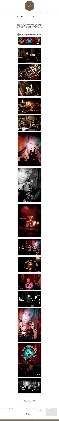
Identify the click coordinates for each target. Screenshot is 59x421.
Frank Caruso (38, 25)
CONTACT (46, 12)
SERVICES (22, 12)
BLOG (41, 12)
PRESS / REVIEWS (35, 12)
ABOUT (17, 12)
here (27, 33)
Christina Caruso (21, 31)
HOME (12, 12)
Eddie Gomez (33, 27)
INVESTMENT (28, 12)
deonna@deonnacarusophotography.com (30, 401)
